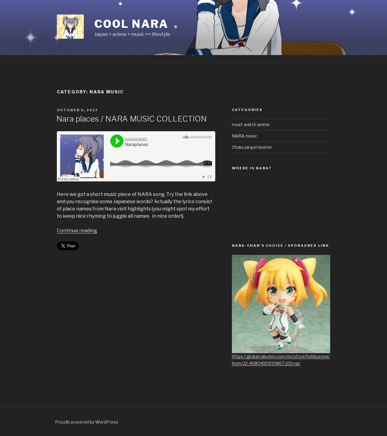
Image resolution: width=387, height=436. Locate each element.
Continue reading (77, 230)
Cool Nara (131, 24)
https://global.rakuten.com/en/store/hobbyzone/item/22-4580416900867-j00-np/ (281, 360)
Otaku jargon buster (252, 147)
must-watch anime (251, 124)
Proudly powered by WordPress (86, 422)
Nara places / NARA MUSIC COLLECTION (131, 118)
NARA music (244, 135)
